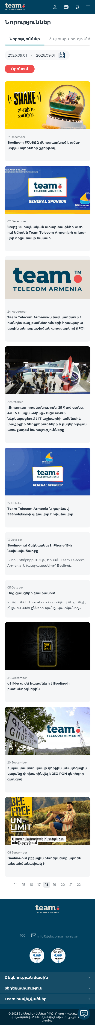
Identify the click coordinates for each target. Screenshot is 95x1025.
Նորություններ (24, 39)
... (62, 55)
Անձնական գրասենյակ (55, 7)
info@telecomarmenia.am (58, 936)
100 (22, 935)
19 (54, 885)
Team (15, 6)
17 (39, 885)
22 (79, 885)
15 (23, 885)
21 (70, 885)
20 (63, 885)
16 (31, 885)
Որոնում (19, 69)
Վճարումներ (66, 7)
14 (16, 885)
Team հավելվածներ (26, 999)
